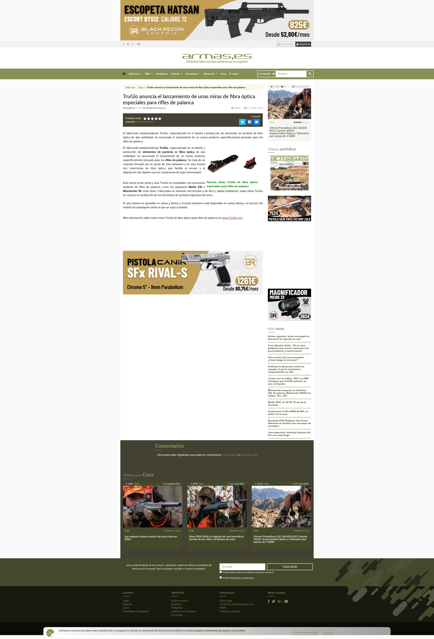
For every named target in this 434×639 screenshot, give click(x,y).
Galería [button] (175, 73)
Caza (140, 87)
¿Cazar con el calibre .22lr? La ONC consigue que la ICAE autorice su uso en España (288, 346)
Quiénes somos (179, 565)
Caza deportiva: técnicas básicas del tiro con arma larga (289, 398)
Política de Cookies (230, 576)
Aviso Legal (226, 565)
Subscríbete (290, 531)
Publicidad (176, 572)
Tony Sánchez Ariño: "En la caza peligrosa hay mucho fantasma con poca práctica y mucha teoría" (288, 313)
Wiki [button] (148, 73)
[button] (123, 74)
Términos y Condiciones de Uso (237, 568)
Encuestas (176, 579)
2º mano (234, 73)
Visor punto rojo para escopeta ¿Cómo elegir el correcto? (286, 323)
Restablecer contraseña (136, 576)
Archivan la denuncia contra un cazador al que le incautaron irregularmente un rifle (286, 334)
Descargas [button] (191, 73)
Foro (223, 73)
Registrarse (304, 44)
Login (126, 565)
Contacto (176, 568)
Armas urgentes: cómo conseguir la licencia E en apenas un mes (288, 302)
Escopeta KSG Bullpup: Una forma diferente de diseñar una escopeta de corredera (289, 388)
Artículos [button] (134, 73)
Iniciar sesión (286, 44)
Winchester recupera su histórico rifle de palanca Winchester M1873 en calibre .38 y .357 (289, 358)
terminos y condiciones (243, 542)
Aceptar (328, 632)
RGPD (223, 572)
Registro (127, 568)
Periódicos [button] (162, 73)
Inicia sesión (229, 419)
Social (126, 572)
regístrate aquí (248, 419)
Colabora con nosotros (183, 576)
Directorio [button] (209, 73)
